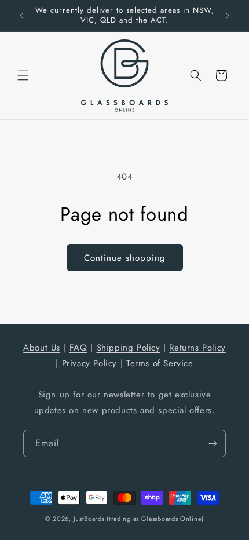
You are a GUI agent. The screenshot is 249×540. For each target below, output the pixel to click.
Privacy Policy (89, 363)
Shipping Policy (128, 347)
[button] (23, 75)
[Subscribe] (212, 443)
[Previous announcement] (21, 15)
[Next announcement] (227, 15)
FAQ (78, 347)
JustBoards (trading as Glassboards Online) (139, 518)
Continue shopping (125, 257)
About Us (41, 347)
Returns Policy (197, 347)
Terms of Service (159, 363)
